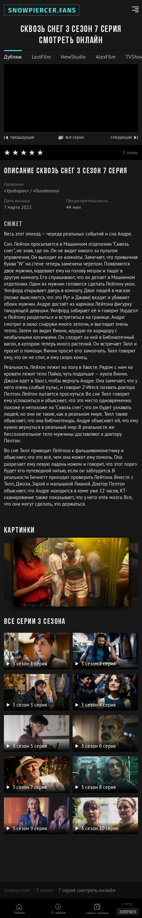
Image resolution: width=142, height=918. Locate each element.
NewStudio (73, 56)
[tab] (13, 57)
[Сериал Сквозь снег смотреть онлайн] (41, 10)
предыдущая (22, 137)
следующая (121, 137)
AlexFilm (106, 56)
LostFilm (41, 56)
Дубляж (13, 56)
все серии (74, 137)
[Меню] (133, 10)
